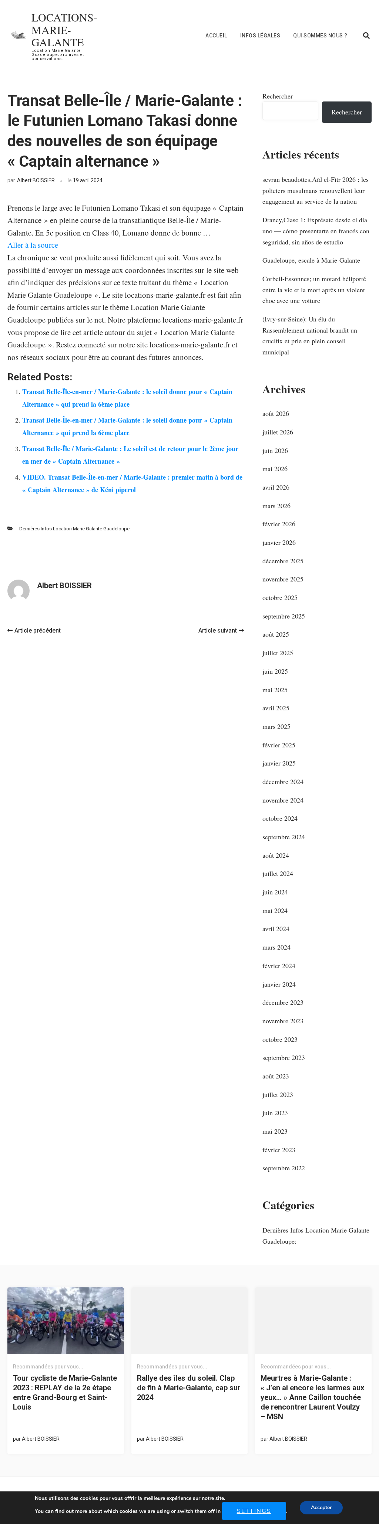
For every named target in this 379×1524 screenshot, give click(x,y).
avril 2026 (275, 487)
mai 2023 (275, 1131)
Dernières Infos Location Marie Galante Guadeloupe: (75, 528)
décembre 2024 (282, 781)
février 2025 (278, 744)
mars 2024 (276, 947)
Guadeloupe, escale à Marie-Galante (311, 260)
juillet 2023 (277, 1094)
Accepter (321, 1507)
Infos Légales (260, 36)
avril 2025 (275, 707)
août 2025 (275, 634)
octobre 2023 (280, 1039)
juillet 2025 (277, 652)
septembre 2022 (283, 1167)
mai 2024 (275, 910)
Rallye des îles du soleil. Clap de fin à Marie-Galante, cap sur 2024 (189, 1388)
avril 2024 (275, 928)
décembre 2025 (282, 560)
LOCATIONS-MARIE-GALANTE (64, 29)
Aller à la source (32, 245)
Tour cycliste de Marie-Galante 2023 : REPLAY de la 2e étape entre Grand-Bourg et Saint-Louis (65, 1392)
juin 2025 (275, 671)
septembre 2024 (283, 836)
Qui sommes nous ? (320, 36)
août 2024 (275, 855)
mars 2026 (276, 505)
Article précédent (37, 630)
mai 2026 (275, 468)
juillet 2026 (277, 431)
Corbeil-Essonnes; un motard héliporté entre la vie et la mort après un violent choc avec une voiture (314, 289)
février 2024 (278, 965)
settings (254, 1511)
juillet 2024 (277, 873)
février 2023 (278, 1149)
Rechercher (277, 95)
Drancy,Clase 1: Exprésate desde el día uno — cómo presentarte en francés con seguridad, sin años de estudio (315, 230)
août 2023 (275, 1075)
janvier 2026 (279, 542)
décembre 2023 (282, 1002)
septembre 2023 (283, 1057)
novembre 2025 (282, 578)
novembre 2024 (282, 800)
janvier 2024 (279, 984)
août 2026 (275, 413)
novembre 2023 (282, 1020)
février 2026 (278, 523)
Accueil (216, 36)
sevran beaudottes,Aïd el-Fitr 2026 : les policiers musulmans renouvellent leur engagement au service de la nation (315, 190)
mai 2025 (275, 689)
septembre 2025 (283, 615)
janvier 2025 (279, 762)
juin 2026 (275, 450)
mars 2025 (276, 726)
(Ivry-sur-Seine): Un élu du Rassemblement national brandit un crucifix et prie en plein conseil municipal (309, 335)
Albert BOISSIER (36, 180)
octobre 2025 (280, 597)
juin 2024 (275, 891)
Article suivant (217, 630)
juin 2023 (275, 1112)
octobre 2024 (280, 818)
